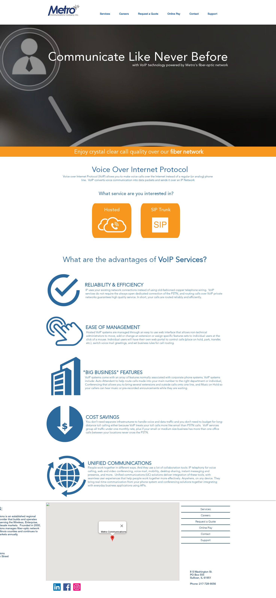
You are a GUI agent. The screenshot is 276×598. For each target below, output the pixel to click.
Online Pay (205, 527)
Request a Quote (205, 521)
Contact (205, 534)
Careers (205, 515)
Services (206, 509)
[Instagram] (77, 587)
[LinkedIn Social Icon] (57, 587)
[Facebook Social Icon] (67, 587)
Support (205, 540)
